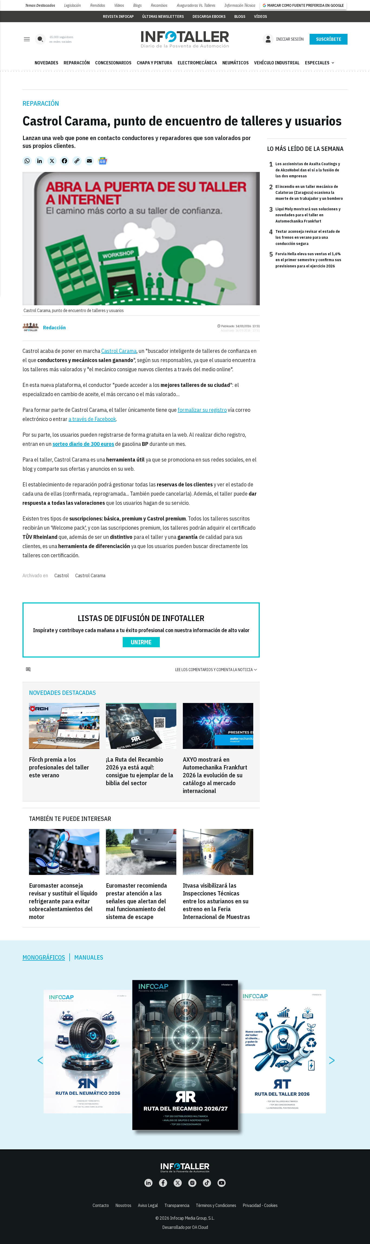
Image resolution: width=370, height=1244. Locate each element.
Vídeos (119, 5)
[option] (185, 1055)
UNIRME (141, 642)
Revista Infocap (118, 16)
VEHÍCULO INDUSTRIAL (277, 62)
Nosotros (123, 1205)
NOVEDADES (46, 62)
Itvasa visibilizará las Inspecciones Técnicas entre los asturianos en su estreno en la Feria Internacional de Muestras (216, 901)
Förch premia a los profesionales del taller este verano (59, 767)
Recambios (159, 5)
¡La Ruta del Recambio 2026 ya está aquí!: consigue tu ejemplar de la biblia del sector (139, 771)
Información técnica (240, 5)
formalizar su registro (202, 409)
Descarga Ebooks (209, 16)
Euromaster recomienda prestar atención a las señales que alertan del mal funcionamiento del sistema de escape (136, 901)
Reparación (40, 103)
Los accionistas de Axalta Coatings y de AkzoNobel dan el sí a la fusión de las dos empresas (304, 169)
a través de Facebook (92, 419)
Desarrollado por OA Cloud (185, 1227)
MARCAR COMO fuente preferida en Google (305, 5)
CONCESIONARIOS (113, 62)
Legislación (72, 5)
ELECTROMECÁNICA (197, 62)
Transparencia (176, 1205)
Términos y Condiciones (216, 1205)
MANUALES (88, 957)
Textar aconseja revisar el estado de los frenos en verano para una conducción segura (304, 237)
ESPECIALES (320, 62)
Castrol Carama (119, 350)
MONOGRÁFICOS (43, 957)
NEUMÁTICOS (235, 62)
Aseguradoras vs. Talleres (196, 5)
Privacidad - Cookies (260, 1205)
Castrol (61, 575)
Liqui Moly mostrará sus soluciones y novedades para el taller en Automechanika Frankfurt (304, 215)
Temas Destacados (40, 5)
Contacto (101, 1205)
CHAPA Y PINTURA (154, 62)
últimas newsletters (163, 16)
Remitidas (97, 5)
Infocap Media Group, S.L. (192, 1218)
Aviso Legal (148, 1205)
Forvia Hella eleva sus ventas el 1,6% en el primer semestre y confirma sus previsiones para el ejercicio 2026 (305, 259)
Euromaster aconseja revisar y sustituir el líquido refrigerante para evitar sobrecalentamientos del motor (63, 901)
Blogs (137, 5)
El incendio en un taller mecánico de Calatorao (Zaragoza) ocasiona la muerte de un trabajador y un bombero (306, 192)
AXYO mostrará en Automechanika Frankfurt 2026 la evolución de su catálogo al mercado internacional (215, 775)
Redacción (54, 327)
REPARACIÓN (77, 62)
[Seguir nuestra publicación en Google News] (102, 160)
